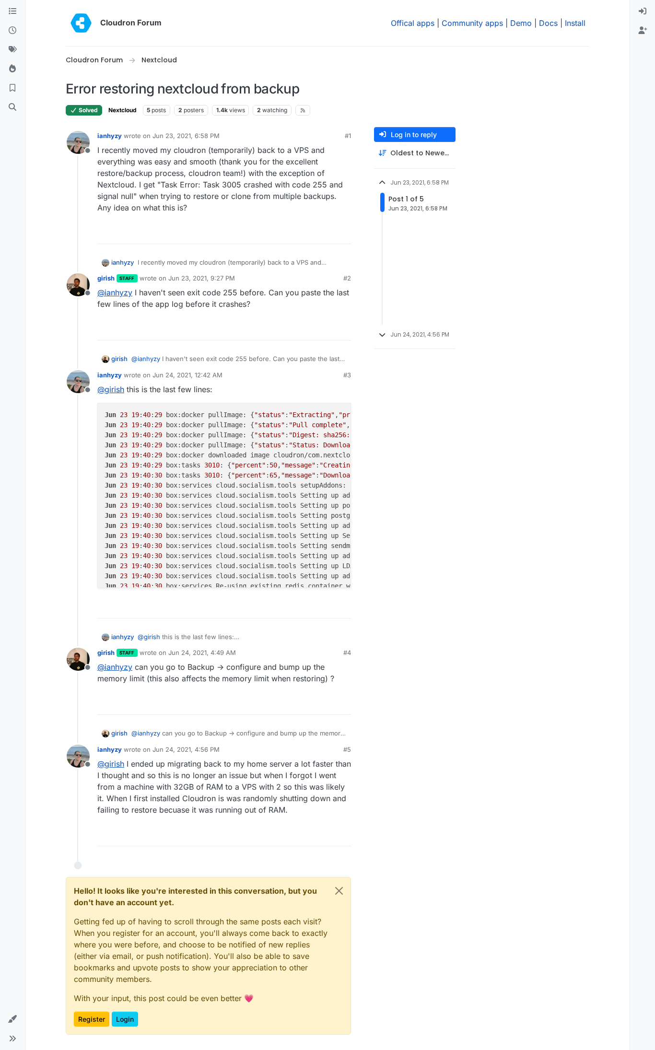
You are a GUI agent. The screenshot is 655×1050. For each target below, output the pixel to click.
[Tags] (12, 50)
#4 (347, 652)
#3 (347, 375)
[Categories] (12, 11)
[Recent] (12, 30)
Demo (521, 23)
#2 (347, 278)
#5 (347, 749)
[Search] (12, 107)
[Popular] (12, 69)
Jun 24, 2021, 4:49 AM (202, 652)
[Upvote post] (328, 232)
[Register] (642, 30)
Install (575, 23)
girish (106, 278)
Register (91, 1019)
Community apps (472, 23)
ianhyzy (109, 136)
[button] (12, 1019)
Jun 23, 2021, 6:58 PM (186, 136)
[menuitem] (642, 11)
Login (125, 1019)
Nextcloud (122, 110)
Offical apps (412, 23)
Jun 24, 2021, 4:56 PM (186, 749)
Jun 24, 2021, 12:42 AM (187, 375)
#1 (348, 136)
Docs (548, 23)
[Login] (642, 11)
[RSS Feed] (302, 110)
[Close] (339, 890)
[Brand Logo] (81, 23)
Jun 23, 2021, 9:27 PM (201, 278)
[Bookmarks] (12, 88)
